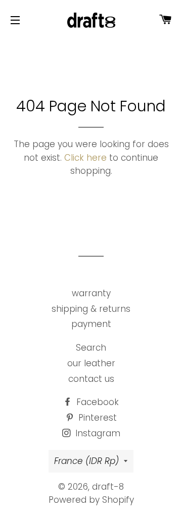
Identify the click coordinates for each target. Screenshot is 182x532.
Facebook (96, 402)
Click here (85, 158)
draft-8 (108, 487)
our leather (91, 363)
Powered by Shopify (91, 500)
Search (91, 348)
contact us (91, 379)
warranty (91, 293)
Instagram (96, 433)
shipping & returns (91, 309)
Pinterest (96, 418)
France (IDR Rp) (86, 461)
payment (91, 324)
